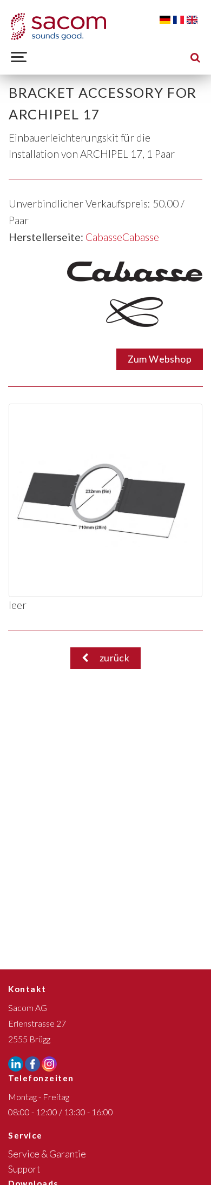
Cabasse (103, 237)
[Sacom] (58, 26)
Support (24, 1169)
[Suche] (195, 57)
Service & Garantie (47, 1154)
